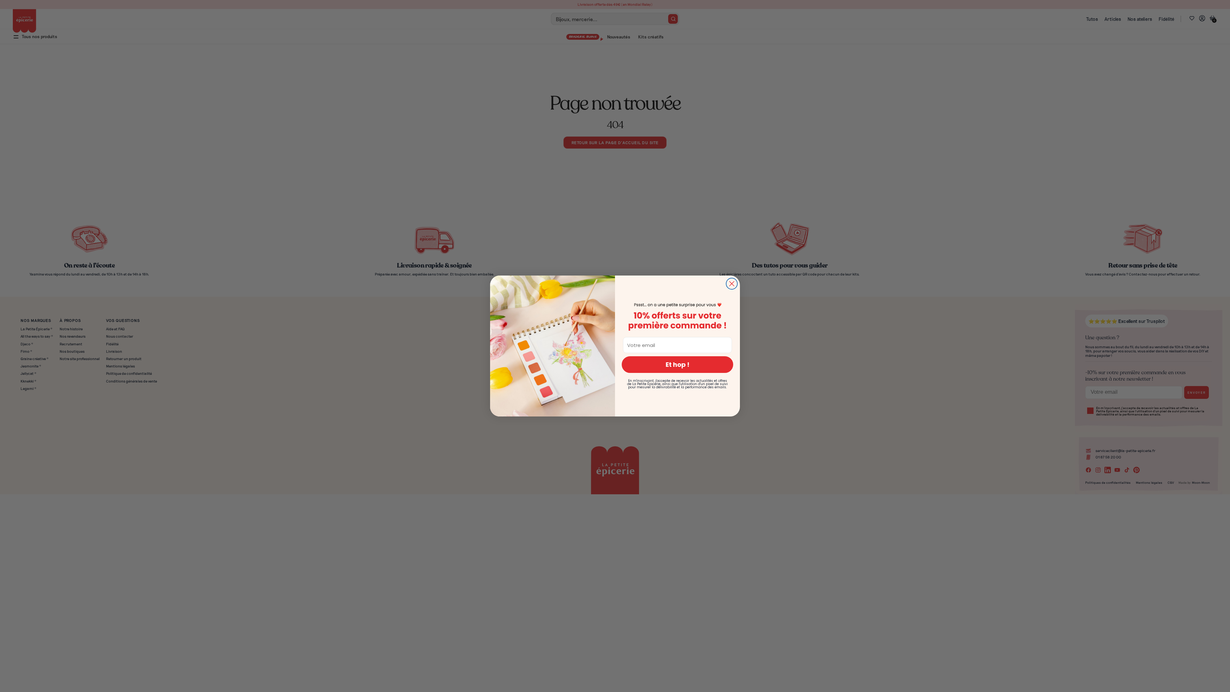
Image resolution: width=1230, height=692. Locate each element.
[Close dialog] (731, 283)
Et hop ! (677, 364)
